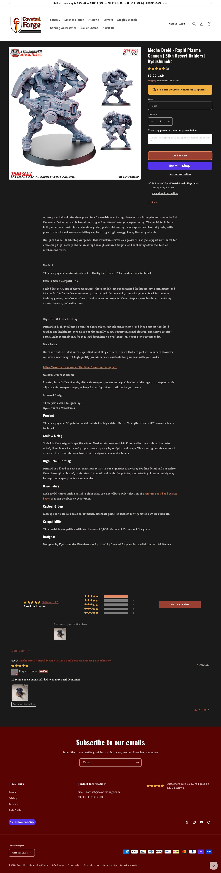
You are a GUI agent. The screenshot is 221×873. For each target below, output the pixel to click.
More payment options (180, 174)
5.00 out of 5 (50, 602)
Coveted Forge (23, 865)
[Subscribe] (137, 762)
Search (12, 792)
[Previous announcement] (10, 3)
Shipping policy (110, 865)
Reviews (13, 804)
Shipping (152, 80)
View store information (165, 193)
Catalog (13, 798)
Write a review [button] (180, 604)
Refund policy (58, 865)
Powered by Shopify (39, 865)
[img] (19, 666)
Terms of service (91, 865)
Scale (150, 98)
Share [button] (154, 202)
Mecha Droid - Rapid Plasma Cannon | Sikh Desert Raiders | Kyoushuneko (65, 660)
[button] (194, 24)
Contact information (129, 865)
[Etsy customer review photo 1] (19, 692)
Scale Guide (15, 810)
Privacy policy (74, 865)
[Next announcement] (211, 3)
